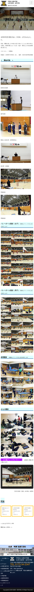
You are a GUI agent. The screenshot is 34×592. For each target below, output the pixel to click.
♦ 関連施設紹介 (5, 580)
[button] (13, 482)
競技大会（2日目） (5, 508)
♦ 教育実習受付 (5, 578)
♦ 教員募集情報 (5, 568)
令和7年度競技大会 (27, 508)
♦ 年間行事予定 (5, 566)
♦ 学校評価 (3, 575)
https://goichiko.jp (18, 568)
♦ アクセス (3, 564)
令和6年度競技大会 (16, 508)
